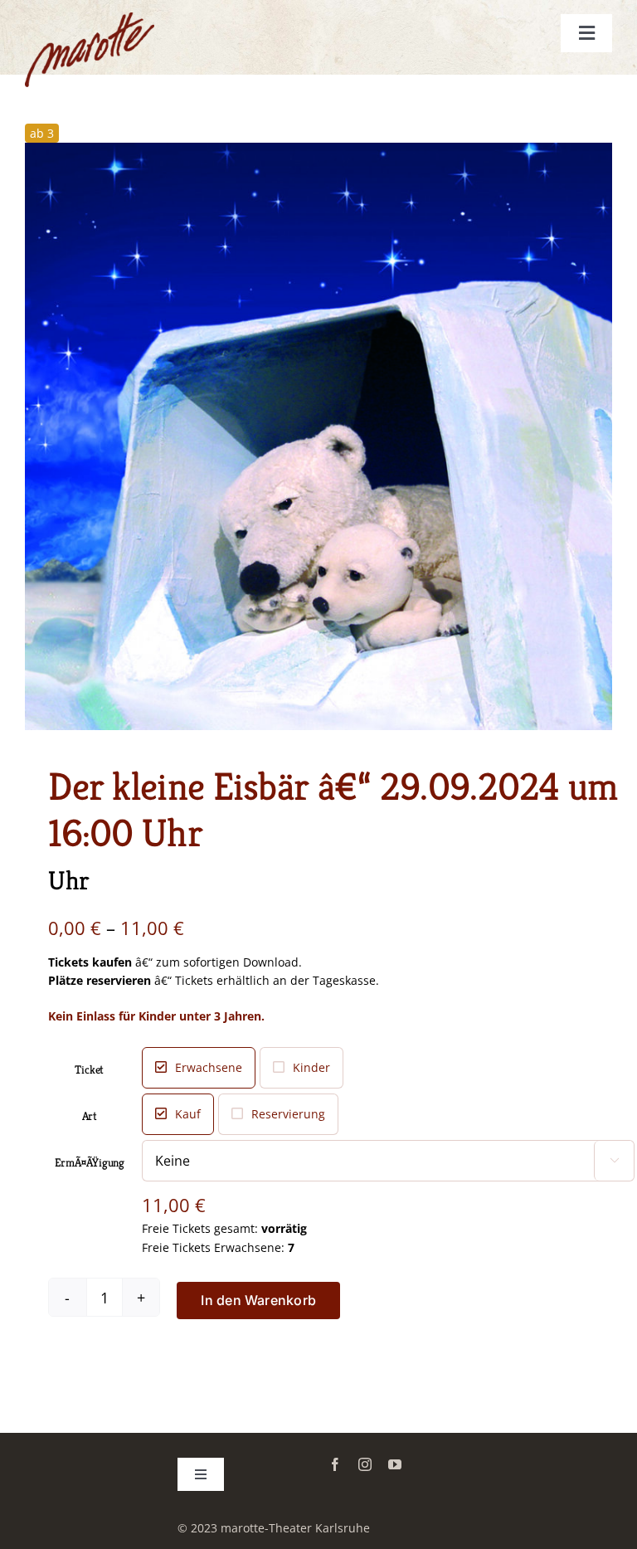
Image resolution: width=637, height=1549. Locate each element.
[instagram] (365, 1464)
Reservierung (288, 1114)
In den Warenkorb (258, 1300)
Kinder (311, 1067)
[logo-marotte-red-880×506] (89, 18)
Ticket (89, 1069)
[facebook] (335, 1464)
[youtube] (394, 1464)
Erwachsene (208, 1067)
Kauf (188, 1114)
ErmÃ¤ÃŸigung (89, 1162)
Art (89, 1115)
